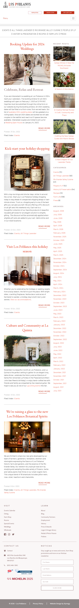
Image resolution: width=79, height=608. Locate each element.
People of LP (69, 30)
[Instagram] (9, 534)
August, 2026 (58, 211)
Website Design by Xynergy (60, 604)
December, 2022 (59, 328)
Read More (44, 128)
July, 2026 (57, 214)
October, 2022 (58, 335)
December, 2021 (59, 372)
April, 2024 (57, 284)
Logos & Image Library (48, 530)
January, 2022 (59, 368)
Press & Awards (46, 527)
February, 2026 (59, 233)
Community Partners (48, 517)
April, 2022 (57, 357)
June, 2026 (57, 218)
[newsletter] (35, 13)
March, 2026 (58, 229)
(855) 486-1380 (12, 565)
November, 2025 (59, 236)
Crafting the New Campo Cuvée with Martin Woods (64, 137)
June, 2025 (57, 244)
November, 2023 (59, 299)
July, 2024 (57, 277)
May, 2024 (57, 280)
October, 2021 (58, 380)
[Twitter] (13, 534)
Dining (6, 514)
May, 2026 (57, 222)
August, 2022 (58, 343)
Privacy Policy (38, 604)
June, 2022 (57, 350)
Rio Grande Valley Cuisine (48, 30)
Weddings (7, 527)
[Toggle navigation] (73, 18)
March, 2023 (58, 317)
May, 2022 (57, 354)
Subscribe (57, 588)
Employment (45, 520)
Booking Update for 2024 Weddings (27, 46)
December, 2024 (59, 258)
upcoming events (33, 385)
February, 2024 (59, 291)
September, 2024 (60, 269)
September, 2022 (60, 339)
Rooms (6, 520)
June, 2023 (57, 310)
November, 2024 (59, 262)
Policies (43, 537)
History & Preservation (24, 34)
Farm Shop (7, 517)
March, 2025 (58, 255)
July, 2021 (57, 390)
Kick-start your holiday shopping (27, 148)
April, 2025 (57, 251)
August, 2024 (58, 273)
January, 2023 (59, 324)
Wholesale (7, 530)
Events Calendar (9, 511)
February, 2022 (59, 365)
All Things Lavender (22, 30)
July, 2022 (57, 346)
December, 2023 (59, 295)
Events (5, 30)
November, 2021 (59, 376)
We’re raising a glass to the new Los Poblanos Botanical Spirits (27, 413)
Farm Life (53, 34)
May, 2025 (57, 247)
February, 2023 (59, 321)
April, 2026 (57, 225)
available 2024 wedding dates (20, 112)
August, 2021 (58, 387)
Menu (5, 18)
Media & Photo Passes (48, 533)
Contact (10, 551)
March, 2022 (58, 361)
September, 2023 (60, 306)
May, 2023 (57, 313)
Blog (42, 514)
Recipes (42, 34)
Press (63, 34)
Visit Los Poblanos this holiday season (27, 248)
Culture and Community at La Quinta (27, 327)
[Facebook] (5, 534)
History (43, 524)
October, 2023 (58, 302)
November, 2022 (59, 332)
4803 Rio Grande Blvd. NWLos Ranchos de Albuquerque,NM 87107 (17, 558)
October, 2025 (58, 240)
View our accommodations (20, 299)
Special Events (9, 524)
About (43, 511)
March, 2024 (58, 288)
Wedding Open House (13, 122)
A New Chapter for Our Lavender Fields (64, 160)
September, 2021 (59, 383)
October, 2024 (58, 266)
